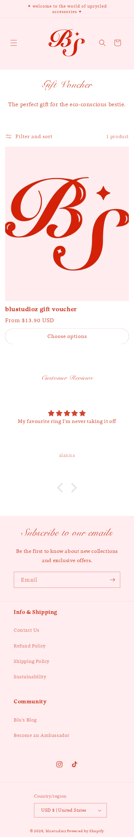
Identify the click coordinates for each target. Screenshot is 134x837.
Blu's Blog (25, 720)
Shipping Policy (31, 661)
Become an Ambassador (42, 735)
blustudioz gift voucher (41, 309)
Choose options (67, 336)
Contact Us (27, 630)
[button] (13, 42)
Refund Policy (30, 646)
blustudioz (56, 830)
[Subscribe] (112, 580)
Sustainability (30, 677)
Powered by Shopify (85, 830)
